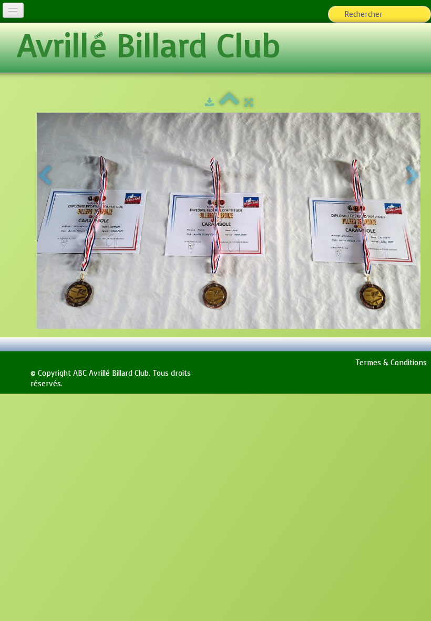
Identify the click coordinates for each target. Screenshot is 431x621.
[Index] (229, 103)
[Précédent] (45, 176)
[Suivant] (412, 176)
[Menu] (13, 10)
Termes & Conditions (391, 363)
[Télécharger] (209, 103)
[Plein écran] (248, 103)
